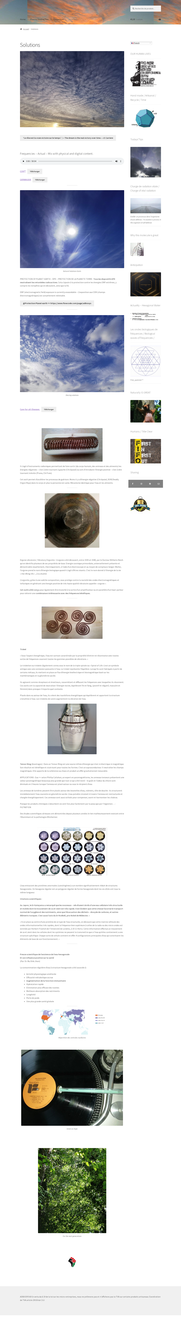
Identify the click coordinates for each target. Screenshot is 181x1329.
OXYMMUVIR (25, 179)
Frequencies (58, 19)
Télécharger (35, 171)
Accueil (26, 29)
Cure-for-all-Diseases (30, 409)
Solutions (73, 19)
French (136, 43)
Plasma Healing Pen (39, 19)
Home (23, 19)
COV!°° (23, 171)
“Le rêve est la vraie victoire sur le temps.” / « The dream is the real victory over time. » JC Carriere (68, 138)
